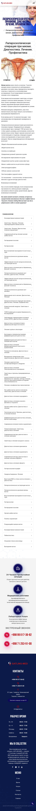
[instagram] (19, 767)
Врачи (18, 782)
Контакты (18, 794)
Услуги (18, 786)
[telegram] (16, 767)
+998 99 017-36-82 (21, 635)
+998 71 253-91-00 (21, 644)
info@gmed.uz (18, 709)
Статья (18, 790)
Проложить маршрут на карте (17, 700)
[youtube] (22, 767)
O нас (18, 778)
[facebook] (13, 767)
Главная (18, 28)
